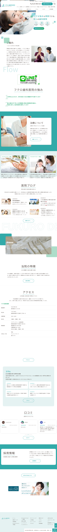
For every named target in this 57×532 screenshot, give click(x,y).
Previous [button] (1, 426)
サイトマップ (50, 524)
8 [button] (30, 434)
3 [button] (26, 434)
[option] (9, 426)
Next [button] (56, 426)
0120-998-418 (14, 307)
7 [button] (29, 434)
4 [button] (27, 434)
